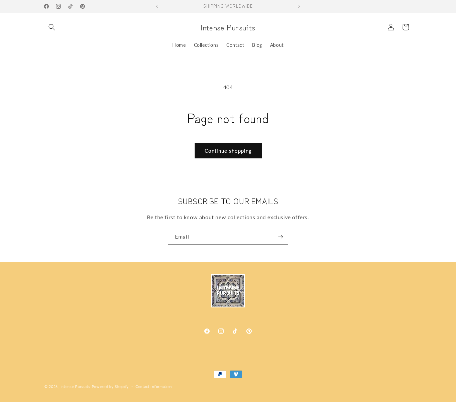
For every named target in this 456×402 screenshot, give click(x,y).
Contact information (154, 386)
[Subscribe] (280, 237)
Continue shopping (228, 151)
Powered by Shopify (110, 386)
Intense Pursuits (75, 386)
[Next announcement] (299, 6)
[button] (51, 27)
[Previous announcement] (157, 6)
